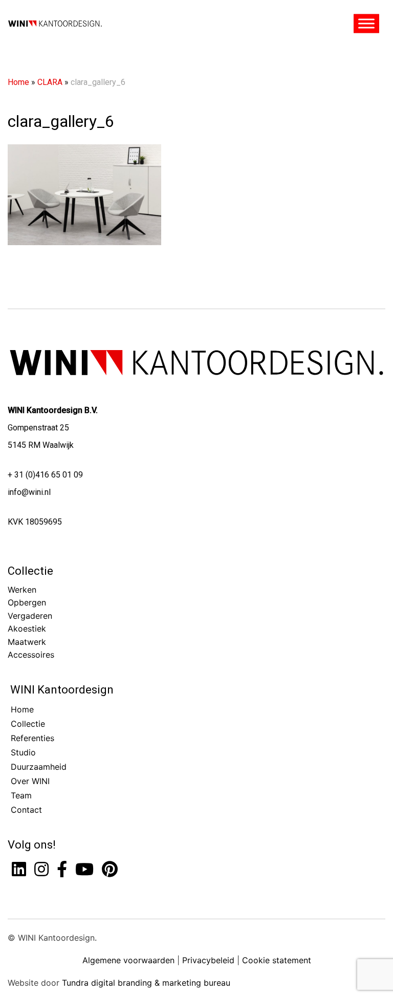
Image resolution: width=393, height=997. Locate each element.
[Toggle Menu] (366, 23)
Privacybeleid (208, 960)
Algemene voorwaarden (128, 960)
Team (21, 795)
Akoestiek (27, 628)
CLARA (49, 82)
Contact (26, 810)
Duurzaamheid (39, 767)
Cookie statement (276, 960)
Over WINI (30, 781)
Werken (22, 589)
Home (18, 82)
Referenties (32, 738)
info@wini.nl (29, 492)
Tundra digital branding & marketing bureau (146, 983)
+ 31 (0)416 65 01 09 (45, 475)
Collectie (30, 571)
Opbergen (27, 602)
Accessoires (31, 654)
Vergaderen (30, 616)
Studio (23, 752)
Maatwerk (27, 642)
